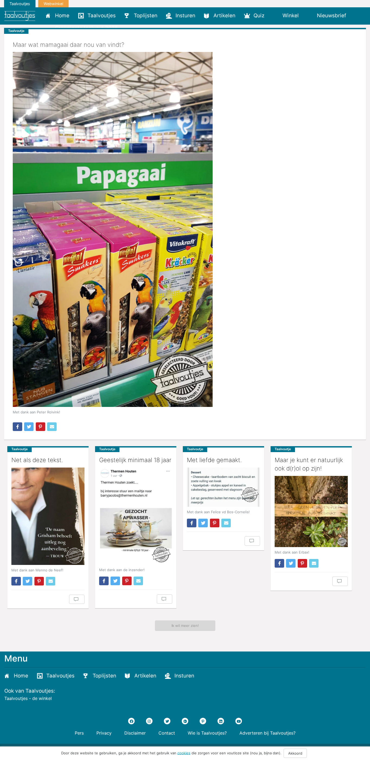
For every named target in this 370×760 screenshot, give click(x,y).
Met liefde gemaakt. (214, 459)
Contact (166, 733)
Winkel (291, 15)
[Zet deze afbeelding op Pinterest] (40, 426)
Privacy (104, 733)
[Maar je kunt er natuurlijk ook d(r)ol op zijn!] (311, 511)
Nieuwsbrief (331, 15)
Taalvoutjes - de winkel (28, 698)
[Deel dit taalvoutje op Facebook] (17, 426)
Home (62, 15)
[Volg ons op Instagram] (149, 721)
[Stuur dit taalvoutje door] (52, 426)
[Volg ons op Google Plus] (185, 721)
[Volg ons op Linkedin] (221, 721)
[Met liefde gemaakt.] (223, 487)
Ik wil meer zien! (185, 625)
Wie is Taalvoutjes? (207, 733)
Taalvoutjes (19, 3)
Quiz (259, 15)
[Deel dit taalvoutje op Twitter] (29, 426)
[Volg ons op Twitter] (167, 721)
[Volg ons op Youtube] (238, 721)
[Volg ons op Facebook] (131, 721)
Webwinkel (53, 3)
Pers (79, 733)
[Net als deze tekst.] (48, 516)
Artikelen (224, 15)
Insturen (185, 15)
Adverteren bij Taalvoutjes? (267, 733)
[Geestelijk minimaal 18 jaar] (135, 516)
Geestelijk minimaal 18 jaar (135, 459)
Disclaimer (135, 733)
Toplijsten (145, 15)
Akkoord (295, 753)
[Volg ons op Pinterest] (203, 721)
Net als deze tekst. (37, 459)
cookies (183, 753)
